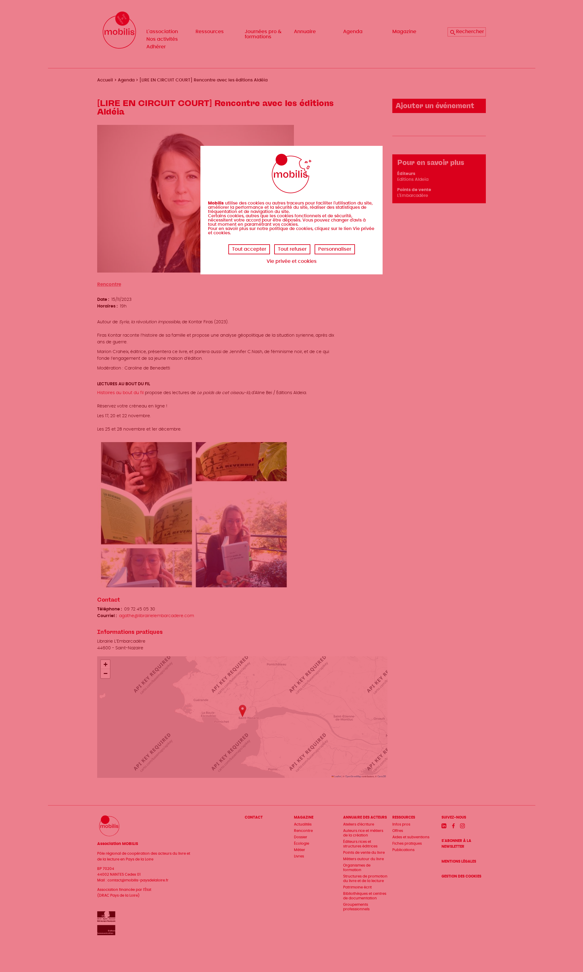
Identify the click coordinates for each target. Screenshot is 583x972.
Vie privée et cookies (292, 261)
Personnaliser (334, 249)
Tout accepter (249, 249)
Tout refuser (292, 249)
